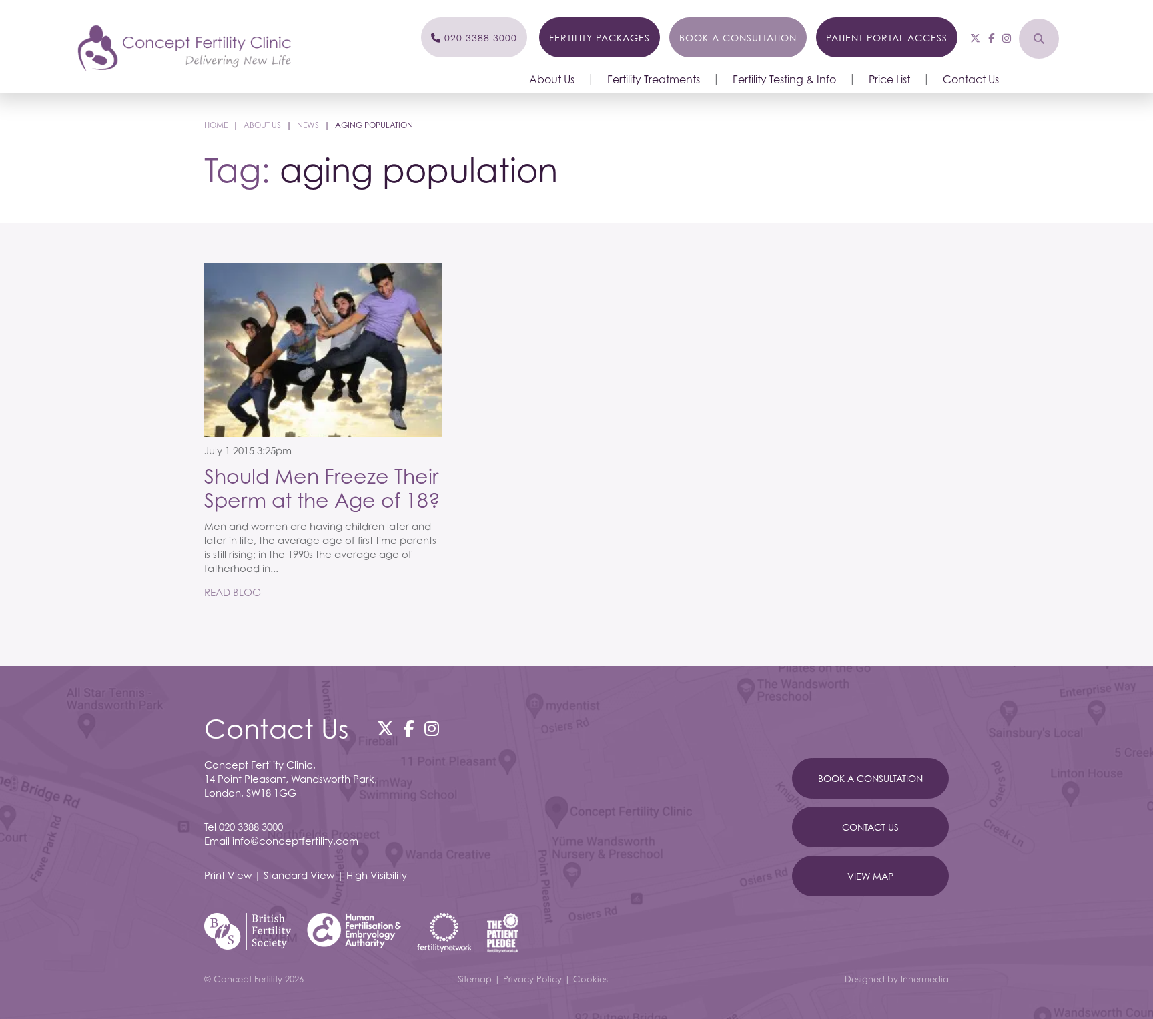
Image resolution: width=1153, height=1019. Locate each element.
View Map (870, 876)
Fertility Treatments (653, 79)
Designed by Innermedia (897, 979)
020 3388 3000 (251, 827)
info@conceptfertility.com (295, 841)
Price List (889, 79)
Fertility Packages (599, 37)
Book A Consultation (870, 778)
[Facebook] (991, 38)
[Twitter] (975, 38)
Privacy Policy (532, 979)
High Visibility (376, 875)
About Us (551, 79)
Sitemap (475, 979)
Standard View (299, 875)
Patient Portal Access (886, 37)
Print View (228, 875)
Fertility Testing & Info (784, 79)
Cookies (590, 979)
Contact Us (971, 79)
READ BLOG (232, 592)
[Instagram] (1006, 38)
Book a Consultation (738, 37)
